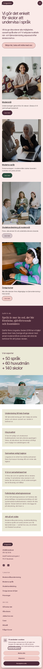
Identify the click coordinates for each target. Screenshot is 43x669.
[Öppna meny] (40, 3)
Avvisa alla (21, 653)
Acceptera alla (21, 663)
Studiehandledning (9, 586)
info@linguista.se (8, 550)
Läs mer (8, 113)
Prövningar (6, 595)
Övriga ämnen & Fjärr (10, 591)
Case (4, 621)
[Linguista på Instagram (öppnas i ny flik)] (3, 565)
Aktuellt (5, 625)
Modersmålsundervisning (12, 577)
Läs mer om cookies (14, 648)
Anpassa (21, 658)
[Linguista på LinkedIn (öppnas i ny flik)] (8, 565)
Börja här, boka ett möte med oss (18, 45)
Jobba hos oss (8, 616)
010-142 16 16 (7, 552)
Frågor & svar (7, 630)
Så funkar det (7, 607)
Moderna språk (8, 582)
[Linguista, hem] (7, 3)
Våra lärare (6, 611)
